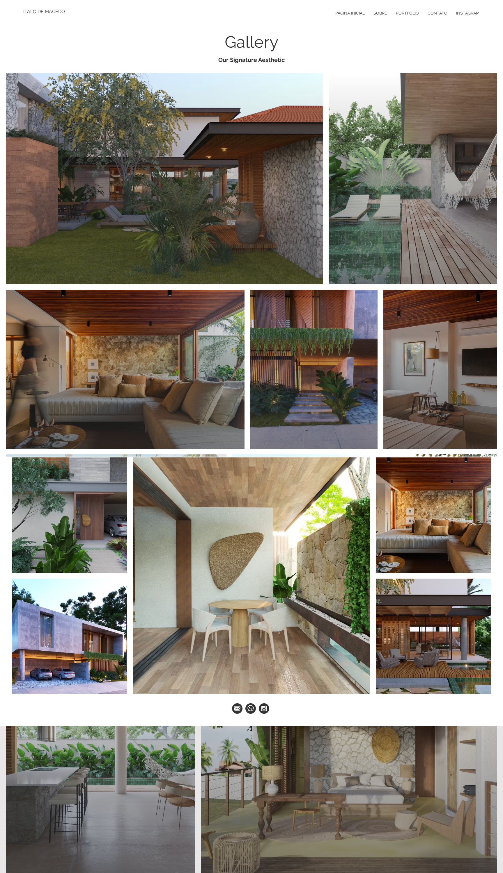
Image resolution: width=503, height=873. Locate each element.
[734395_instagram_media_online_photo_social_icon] (264, 708)
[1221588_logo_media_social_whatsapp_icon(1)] (250, 708)
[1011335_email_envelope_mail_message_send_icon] (237, 708)
